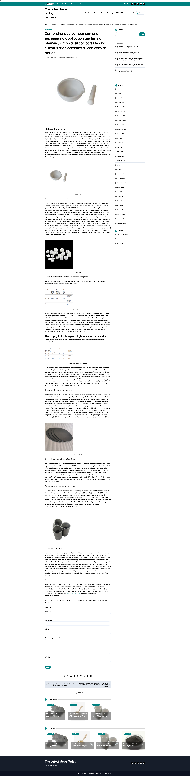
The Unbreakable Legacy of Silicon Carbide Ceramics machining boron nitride (54, 717)
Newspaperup (99, 773)
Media (118, 239)
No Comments (62, 57)
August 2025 (120, 133)
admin (80, 692)
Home (81, 13)
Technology (110, 13)
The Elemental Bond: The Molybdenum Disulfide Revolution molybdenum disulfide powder (130, 64)
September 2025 (121, 129)
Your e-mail (48, 620)
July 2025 (119, 138)
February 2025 (121, 160)
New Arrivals (88, 13)
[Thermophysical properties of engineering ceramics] (78, 353)
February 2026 (121, 107)
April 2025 (120, 151)
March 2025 (120, 156)
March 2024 (120, 209)
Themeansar (108, 773)
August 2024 (120, 187)
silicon (74, 57)
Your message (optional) (52, 638)
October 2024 (121, 178)
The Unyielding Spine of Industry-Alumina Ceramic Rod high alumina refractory (130, 70)
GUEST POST (119, 13)
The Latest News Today (60, 761)
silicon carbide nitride (73, 593)
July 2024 (120, 192)
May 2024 (120, 200)
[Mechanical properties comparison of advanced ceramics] (78, 297)
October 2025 (121, 124)
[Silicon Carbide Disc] (78, 437)
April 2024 (120, 205)
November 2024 (121, 174)
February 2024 (121, 214)
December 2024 (121, 169)
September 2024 (122, 183)
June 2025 (120, 142)
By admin (47, 57)
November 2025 (121, 120)
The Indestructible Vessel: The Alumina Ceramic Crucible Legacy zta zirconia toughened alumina (130, 58)
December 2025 (121, 116)
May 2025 (120, 147)
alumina (70, 57)
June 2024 (120, 196)
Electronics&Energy (99, 13)
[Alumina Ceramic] (78, 176)
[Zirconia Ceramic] (78, 254)
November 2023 (121, 223)
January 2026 (121, 111)
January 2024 (121, 218)
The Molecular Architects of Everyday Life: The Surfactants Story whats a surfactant (78, 717)
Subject (47, 629)
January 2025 (121, 165)
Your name (48, 612)
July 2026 (119, 89)
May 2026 (120, 98)
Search (120, 29)
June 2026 (120, 93)
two (77, 57)
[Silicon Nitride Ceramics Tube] (78, 526)
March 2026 (120, 102)
